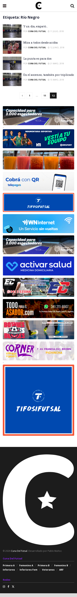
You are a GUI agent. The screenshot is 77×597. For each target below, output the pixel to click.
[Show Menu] (4, 5)
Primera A (9, 565)
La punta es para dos (37, 58)
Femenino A (26, 565)
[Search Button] (72, 5)
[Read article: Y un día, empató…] (12, 31)
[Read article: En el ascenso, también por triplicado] (12, 79)
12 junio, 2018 (57, 47)
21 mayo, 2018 (57, 63)
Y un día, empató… (35, 26)
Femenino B (61, 565)
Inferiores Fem (28, 569)
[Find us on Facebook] (8, 587)
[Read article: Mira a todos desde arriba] (12, 47)
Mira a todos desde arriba (40, 42)
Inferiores (9, 569)
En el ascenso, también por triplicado (48, 75)
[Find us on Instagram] (4, 587)
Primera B (44, 565)
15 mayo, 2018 (57, 79)
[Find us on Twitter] (13, 587)
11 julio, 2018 (57, 31)
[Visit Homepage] (38, 5)
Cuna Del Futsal (37, 31)
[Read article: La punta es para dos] (12, 63)
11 (45, 95)
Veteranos (48, 569)
